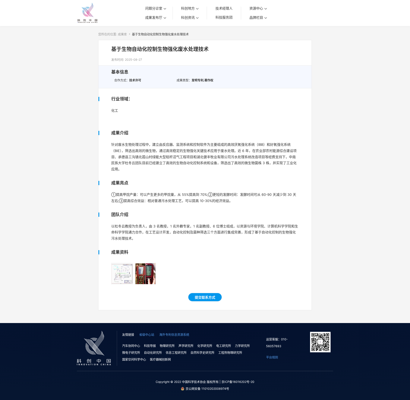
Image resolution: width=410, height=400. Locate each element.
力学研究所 (242, 345)
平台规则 (272, 357)
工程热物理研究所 (230, 352)
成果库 (122, 34)
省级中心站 (146, 334)
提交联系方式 (205, 297)
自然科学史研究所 (202, 352)
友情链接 (128, 334)
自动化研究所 (153, 352)
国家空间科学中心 (134, 359)
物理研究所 (167, 345)
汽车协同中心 (131, 345)
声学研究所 (186, 345)
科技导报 (150, 345)
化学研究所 (204, 345)
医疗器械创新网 (160, 359)
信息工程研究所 (176, 352)
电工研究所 (223, 345)
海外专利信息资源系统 (174, 334)
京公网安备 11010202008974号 (207, 388)
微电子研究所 (131, 352)
